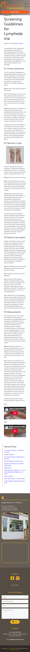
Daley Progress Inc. (15, 649)
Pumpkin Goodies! (9, 454)
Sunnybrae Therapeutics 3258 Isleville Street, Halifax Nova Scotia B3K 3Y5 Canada (10, 508)
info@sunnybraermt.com (17, 639)
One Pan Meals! (8, 476)
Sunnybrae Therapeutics (10, 648)
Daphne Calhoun (18, 43)
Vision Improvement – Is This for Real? (14, 478)
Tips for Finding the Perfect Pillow (13, 461)
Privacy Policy (15, 585)
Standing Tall (7, 468)
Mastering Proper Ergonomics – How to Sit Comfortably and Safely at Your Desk (15, 472)
